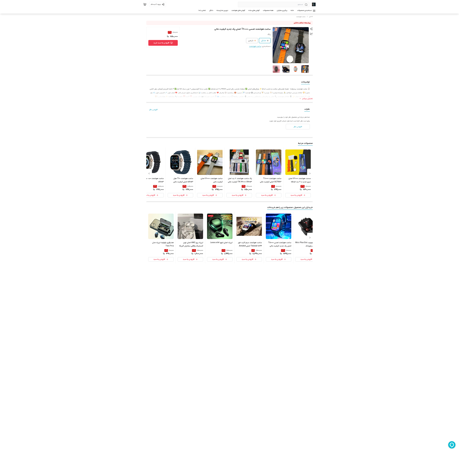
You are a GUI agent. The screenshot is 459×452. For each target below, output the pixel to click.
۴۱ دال (311, 17)
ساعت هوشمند (301, 17)
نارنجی (250, 40)
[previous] (310, 173)
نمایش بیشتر (307, 98)
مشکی (263, 40)
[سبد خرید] (144, 4)
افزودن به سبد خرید (161, 43)
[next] (149, 173)
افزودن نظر (153, 109)
